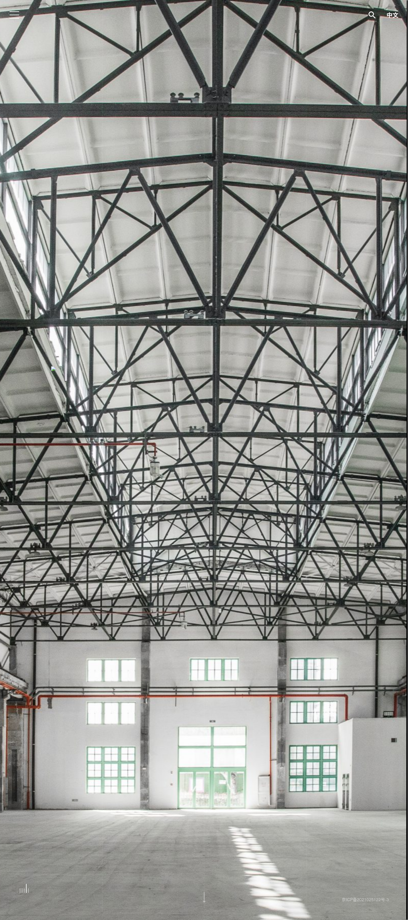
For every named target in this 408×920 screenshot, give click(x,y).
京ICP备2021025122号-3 (365, 899)
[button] (26, 890)
